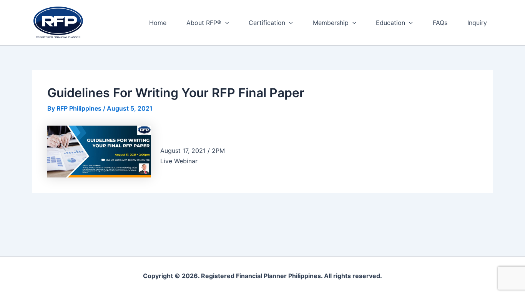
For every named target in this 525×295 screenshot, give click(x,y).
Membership (331, 23)
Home (157, 23)
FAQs (440, 23)
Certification (267, 23)
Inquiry (477, 23)
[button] (225, 22)
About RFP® (203, 23)
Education (390, 23)
